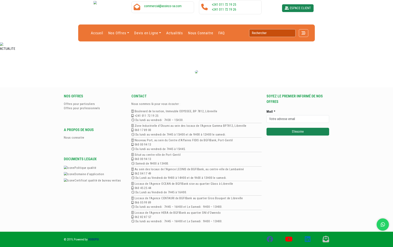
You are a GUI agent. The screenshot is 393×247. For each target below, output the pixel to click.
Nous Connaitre (200, 33)
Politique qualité (85, 168)
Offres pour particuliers (79, 104)
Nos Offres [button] (117, 33)
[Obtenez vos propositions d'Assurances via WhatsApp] (383, 224)
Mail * (271, 111)
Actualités (174, 33)
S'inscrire (298, 132)
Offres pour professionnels (82, 108)
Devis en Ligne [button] (146, 33)
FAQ (221, 33)
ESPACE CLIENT (300, 8)
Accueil (97, 33)
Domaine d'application (89, 174)
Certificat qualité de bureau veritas (98, 180)
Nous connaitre (74, 137)
